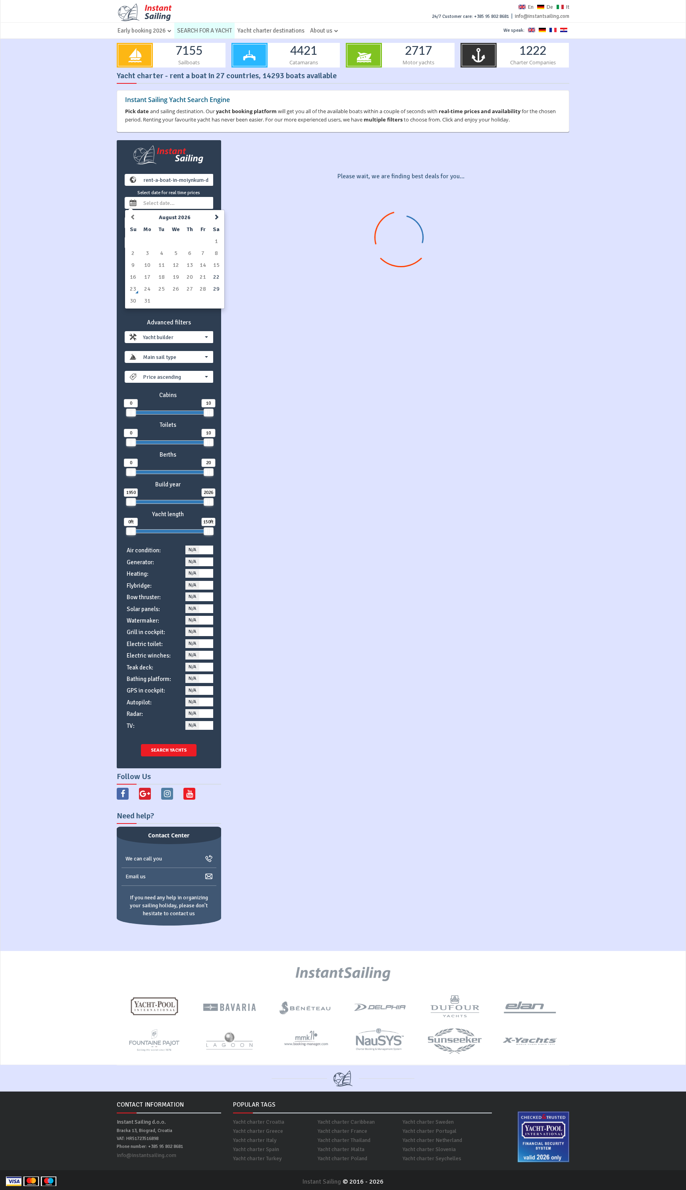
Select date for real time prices (168, 193)
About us (321, 30)
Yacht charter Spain (256, 1149)
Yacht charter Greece (258, 1131)
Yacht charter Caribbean (346, 1122)
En (531, 7)
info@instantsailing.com (542, 16)
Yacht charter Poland (342, 1158)
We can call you (143, 858)
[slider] (131, 413)
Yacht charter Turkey (257, 1158)
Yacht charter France (342, 1131)
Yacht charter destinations (270, 30)
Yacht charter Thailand (344, 1140)
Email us (135, 876)
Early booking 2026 (142, 30)
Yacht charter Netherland (432, 1140)
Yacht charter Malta (341, 1149)
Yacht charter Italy (255, 1140)
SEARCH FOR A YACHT (204, 30)
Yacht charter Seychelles (432, 1158)
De (549, 7)
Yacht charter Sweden (428, 1122)
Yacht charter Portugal (430, 1131)
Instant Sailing (321, 1182)
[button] (175, 337)
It (567, 7)
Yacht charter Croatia (258, 1122)
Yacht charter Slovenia (429, 1149)
